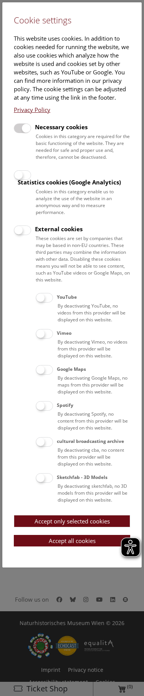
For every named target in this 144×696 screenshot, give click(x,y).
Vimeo (64, 333)
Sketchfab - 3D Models (82, 477)
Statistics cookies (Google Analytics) (69, 182)
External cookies (59, 229)
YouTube (67, 297)
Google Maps (71, 369)
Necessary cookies (61, 127)
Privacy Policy (32, 110)
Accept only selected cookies (72, 521)
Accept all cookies (72, 541)
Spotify (65, 405)
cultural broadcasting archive (90, 441)
